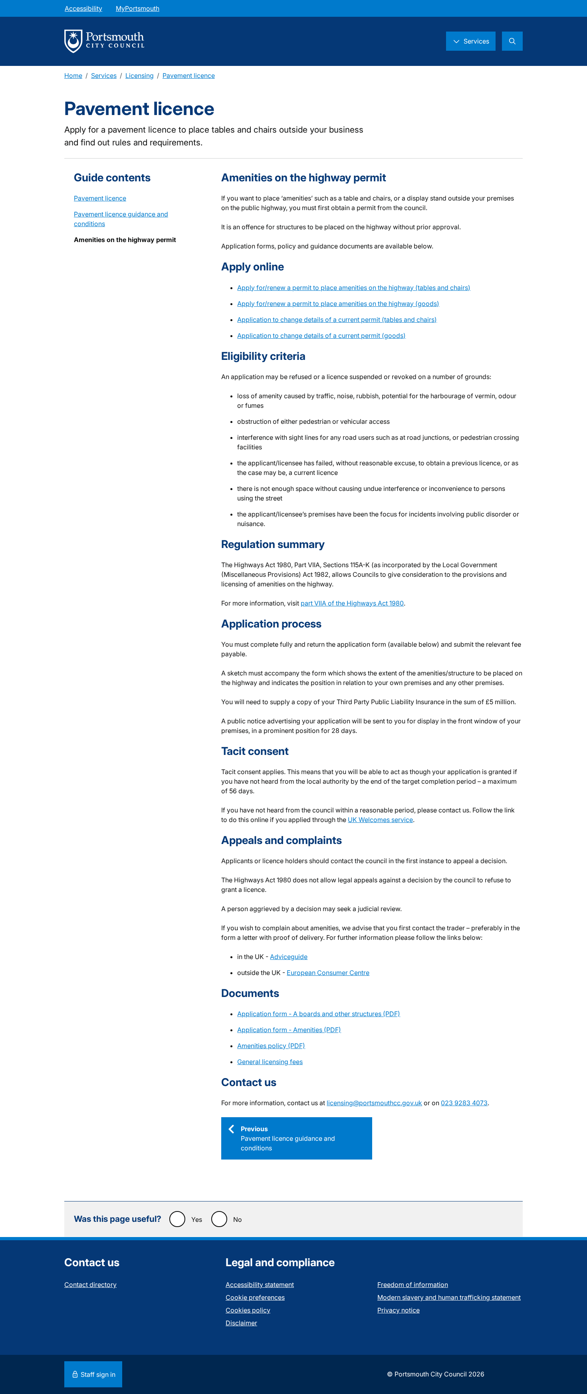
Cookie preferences (255, 1297)
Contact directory (90, 1285)
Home (73, 75)
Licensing (139, 75)
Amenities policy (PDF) (271, 1046)
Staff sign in (97, 1374)
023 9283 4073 (464, 1103)
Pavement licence (189, 75)
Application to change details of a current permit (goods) (321, 336)
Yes (196, 1219)
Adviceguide (288, 957)
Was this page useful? (117, 1219)
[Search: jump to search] (512, 41)
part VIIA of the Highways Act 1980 (352, 603)
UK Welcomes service (380, 820)
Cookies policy (248, 1310)
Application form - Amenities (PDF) (289, 1030)
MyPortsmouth (137, 8)
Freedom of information (412, 1285)
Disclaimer (241, 1323)
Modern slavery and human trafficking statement (449, 1297)
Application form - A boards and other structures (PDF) (318, 1014)
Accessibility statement (260, 1285)
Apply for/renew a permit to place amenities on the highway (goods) (338, 304)
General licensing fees (270, 1062)
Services (104, 75)
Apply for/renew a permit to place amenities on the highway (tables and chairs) (353, 288)
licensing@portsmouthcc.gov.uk (374, 1103)
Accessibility (83, 8)
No (237, 1219)
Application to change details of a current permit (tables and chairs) (337, 320)
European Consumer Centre (328, 973)
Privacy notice (398, 1310)
